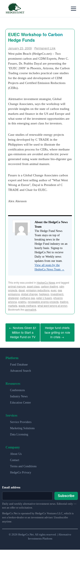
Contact (14, 458)
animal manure (17, 286)
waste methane (27, 305)
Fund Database (19, 362)
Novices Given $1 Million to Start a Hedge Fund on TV (22, 331)
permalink (30, 309)
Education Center (20, 400)
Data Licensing (19, 432)
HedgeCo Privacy (20, 470)
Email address (11, 485)
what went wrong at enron (52, 305)
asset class (33, 286)
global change (29, 294)
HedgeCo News (46, 282)
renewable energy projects (43, 302)
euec (54, 290)
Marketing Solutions (22, 426)
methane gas (27, 298)
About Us (16, 451)
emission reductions (37, 290)
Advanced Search (20, 368)
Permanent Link (44, 48)
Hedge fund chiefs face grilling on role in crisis (57, 331)
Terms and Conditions (23, 464)
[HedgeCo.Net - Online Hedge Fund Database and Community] (15, 8)
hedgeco (44, 294)
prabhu (22, 302)
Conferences (17, 388)
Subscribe (66, 493)
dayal (22, 290)
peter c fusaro (44, 298)
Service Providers (20, 420)
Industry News (19, 394)
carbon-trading (49, 286)
